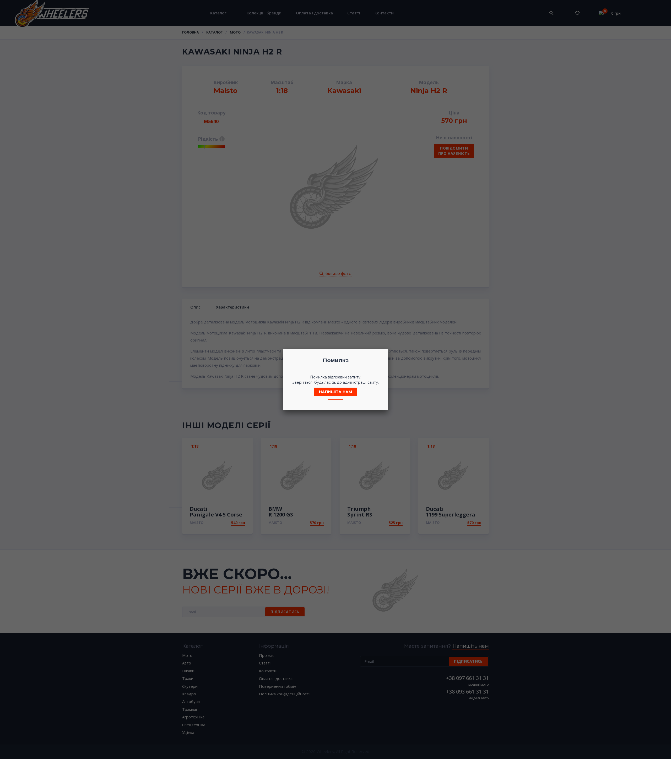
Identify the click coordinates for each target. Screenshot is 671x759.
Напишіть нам (335, 391)
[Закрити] (382, 354)
